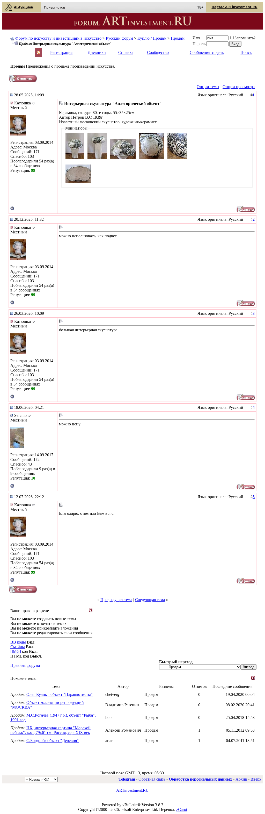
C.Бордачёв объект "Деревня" (52, 740)
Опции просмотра (239, 86)
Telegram (127, 779)
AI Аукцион (23, 7)
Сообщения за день (207, 52)
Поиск (246, 52)
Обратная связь (151, 779)
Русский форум (119, 38)
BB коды (18, 642)
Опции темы (208, 86)
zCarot (181, 809)
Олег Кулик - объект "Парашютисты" (59, 694)
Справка (125, 52)
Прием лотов (54, 7)
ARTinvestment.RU (132, 790)
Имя (196, 37)
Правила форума (25, 665)
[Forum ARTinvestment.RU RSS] (38, 53)
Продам (178, 38)
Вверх (256, 779)
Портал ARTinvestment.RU (234, 6)
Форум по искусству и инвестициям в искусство (58, 38)
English (16, 50)
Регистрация (61, 52)
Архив (241, 779)
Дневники (97, 52)
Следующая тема (150, 599)
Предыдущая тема (116, 599)
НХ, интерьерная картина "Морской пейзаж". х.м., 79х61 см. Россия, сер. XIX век (50, 730)
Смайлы (17, 647)
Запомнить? (244, 38)
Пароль (199, 43)
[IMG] (15, 651)
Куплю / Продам (151, 38)
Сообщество (158, 52)
